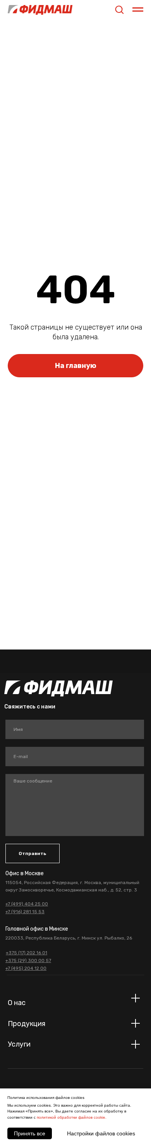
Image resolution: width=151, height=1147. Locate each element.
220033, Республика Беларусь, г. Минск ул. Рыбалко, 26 (68, 938)
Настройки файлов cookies (101, 1133)
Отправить (32, 853)
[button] (119, 9)
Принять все (29, 1133)
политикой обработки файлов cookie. (71, 1117)
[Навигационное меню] (137, 9)
